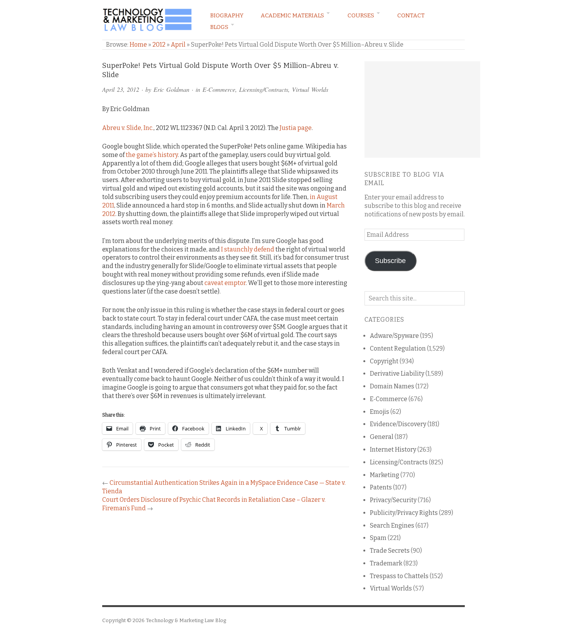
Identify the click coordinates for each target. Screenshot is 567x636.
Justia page (296, 128)
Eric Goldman (171, 89)
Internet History (393, 449)
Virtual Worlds (310, 89)
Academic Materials (292, 15)
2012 (158, 44)
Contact (411, 15)
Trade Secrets (390, 550)
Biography (226, 15)
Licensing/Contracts (263, 89)
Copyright (384, 361)
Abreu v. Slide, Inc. (128, 128)
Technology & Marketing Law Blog (186, 620)
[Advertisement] (422, 109)
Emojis (379, 411)
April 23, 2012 (120, 89)
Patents (381, 487)
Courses (361, 15)
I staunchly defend (247, 249)
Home (138, 44)
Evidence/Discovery (398, 424)
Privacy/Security (393, 500)
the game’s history (152, 155)
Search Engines (392, 525)
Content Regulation (398, 348)
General (381, 436)
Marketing (384, 475)
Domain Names (392, 386)
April (178, 44)
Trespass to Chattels (399, 576)
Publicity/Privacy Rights (404, 512)
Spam (378, 538)
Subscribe (390, 261)
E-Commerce (218, 89)
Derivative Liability (397, 373)
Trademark (386, 563)
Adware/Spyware (394, 335)
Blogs (219, 27)
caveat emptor (225, 283)
